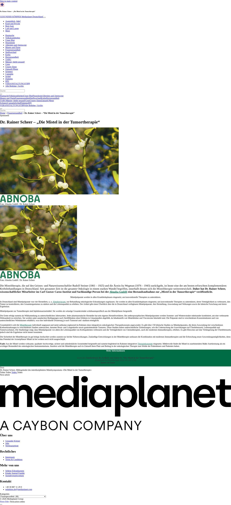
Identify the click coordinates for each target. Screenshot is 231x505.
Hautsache (9, 35)
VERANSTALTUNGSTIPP (17, 83)
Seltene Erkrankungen (14, 471)
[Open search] (1, 94)
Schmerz (9, 71)
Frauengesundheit (12, 50)
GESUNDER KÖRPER (21, 17)
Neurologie (10, 43)
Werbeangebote (11, 446)
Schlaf (8, 76)
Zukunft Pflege (11, 69)
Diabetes (9, 79)
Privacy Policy (4, 501)
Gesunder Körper (12, 441)
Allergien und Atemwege (16, 45)
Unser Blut (10, 40)
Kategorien (4, 494)
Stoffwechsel (10, 52)
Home (2, 113)
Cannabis (9, 74)
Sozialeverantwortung (14, 475)
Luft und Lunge (12, 28)
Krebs (7, 55)
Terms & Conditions (13, 459)
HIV (7, 81)
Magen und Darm (12, 47)
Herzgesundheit (12, 57)
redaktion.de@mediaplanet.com (18, 489)
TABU (8, 59)
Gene (7, 64)
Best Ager (9, 26)
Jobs (7, 443)
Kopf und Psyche (12, 23)
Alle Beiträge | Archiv (14, 86)
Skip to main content (8, 1)
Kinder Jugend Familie (15, 473)
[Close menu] (1, 108)
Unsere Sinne (11, 67)
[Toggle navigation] (45, 17)
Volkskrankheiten (12, 38)
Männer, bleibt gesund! (15, 62)
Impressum (10, 457)
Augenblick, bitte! (13, 21)
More (7, 31)
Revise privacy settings (17, 501)
